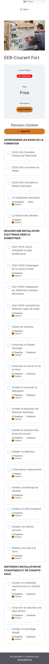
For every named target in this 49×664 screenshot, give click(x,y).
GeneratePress (24, 659)
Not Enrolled (24, 76)
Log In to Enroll (24, 109)
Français (29, 2)
